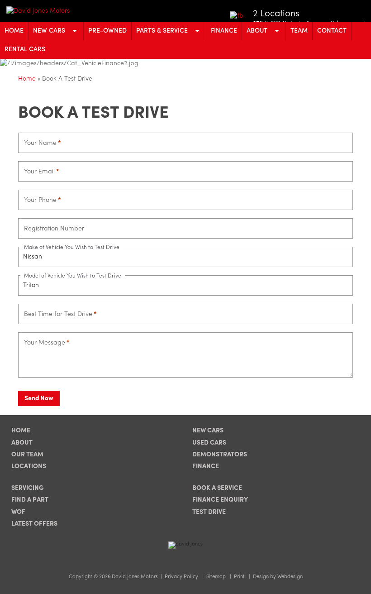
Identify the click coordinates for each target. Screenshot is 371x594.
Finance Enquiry (220, 500)
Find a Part (29, 500)
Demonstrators (219, 454)
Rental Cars (25, 49)
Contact (332, 31)
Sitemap (216, 577)
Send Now (38, 398)
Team (299, 31)
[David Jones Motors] (52, 10)
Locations (28, 466)
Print (239, 577)
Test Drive (209, 512)
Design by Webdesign (278, 577)
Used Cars (209, 443)
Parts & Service (162, 31)
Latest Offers (34, 524)
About (257, 31)
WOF (18, 512)
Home (14, 31)
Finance (224, 31)
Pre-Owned (107, 31)
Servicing (27, 488)
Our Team (27, 454)
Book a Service (217, 488)
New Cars (49, 31)
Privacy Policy (181, 577)
